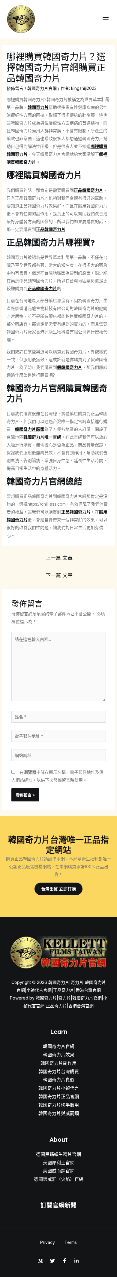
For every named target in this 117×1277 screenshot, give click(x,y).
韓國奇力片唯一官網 (42, 436)
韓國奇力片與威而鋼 (58, 1113)
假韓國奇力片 (69, 367)
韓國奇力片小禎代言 (58, 1088)
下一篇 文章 (59, 575)
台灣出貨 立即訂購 (58, 888)
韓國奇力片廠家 (29, 429)
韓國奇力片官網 (42, 88)
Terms (70, 1242)
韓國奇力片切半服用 (58, 1105)
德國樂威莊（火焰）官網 (58, 1179)
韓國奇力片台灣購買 (58, 1071)
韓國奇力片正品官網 (58, 1096)
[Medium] (40, 1260)
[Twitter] (52, 1260)
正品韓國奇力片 (88, 190)
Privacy (47, 1242)
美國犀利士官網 (58, 1162)
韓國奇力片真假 (58, 1080)
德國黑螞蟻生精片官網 (58, 1154)
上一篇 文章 (59, 558)
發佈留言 (15, 88)
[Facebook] (64, 1260)
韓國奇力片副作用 (58, 1063)
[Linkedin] (76, 1260)
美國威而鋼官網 (58, 1171)
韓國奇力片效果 (58, 1055)
